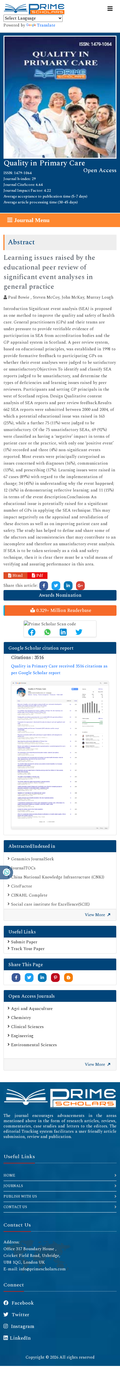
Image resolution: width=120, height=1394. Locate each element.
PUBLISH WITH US (20, 1196)
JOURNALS (13, 1186)
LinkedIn (20, 1338)
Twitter (19, 1315)
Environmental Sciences (34, 1045)
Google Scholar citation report (40, 648)
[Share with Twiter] (29, 977)
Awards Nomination (60, 595)
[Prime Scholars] (34, 9)
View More (95, 915)
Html (17, 576)
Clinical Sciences (27, 1027)
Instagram (22, 1326)
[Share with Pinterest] (55, 977)
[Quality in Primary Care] (60, 97)
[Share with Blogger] (68, 977)
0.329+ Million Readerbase (63, 610)
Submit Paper (24, 942)
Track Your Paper (28, 949)
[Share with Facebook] (16, 977)
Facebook (22, 1303)
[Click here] (43, 585)
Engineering (22, 1036)
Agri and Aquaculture (32, 1009)
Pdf (39, 576)
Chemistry (21, 1018)
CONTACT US (15, 1207)
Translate (46, 25)
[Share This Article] (32, 632)
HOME (9, 1175)
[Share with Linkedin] (42, 977)
